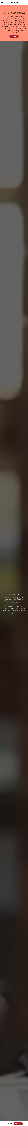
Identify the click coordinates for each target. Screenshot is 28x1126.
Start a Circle (14, 36)
